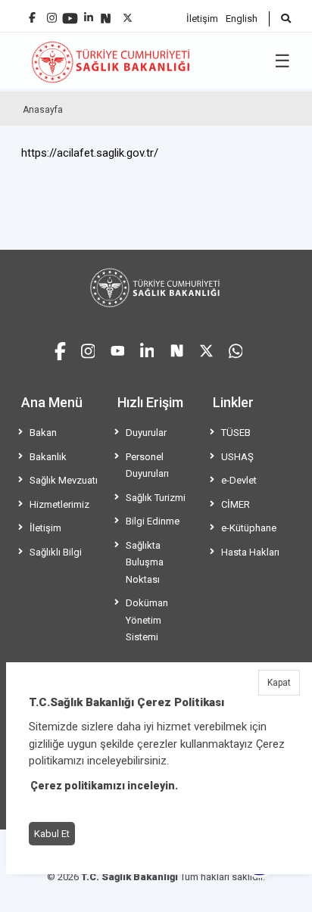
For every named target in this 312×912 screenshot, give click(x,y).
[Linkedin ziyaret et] (147, 349)
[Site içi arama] (280, 18)
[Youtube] (70, 13)
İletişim (202, 18)
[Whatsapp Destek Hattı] (236, 349)
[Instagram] (52, 14)
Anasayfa (43, 109)
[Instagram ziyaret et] (88, 349)
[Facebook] (32, 11)
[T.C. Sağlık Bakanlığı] (156, 287)
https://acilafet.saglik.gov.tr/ (89, 153)
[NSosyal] (105, 12)
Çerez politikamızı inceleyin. (104, 786)
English (241, 18)
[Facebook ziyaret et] (60, 349)
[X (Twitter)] (128, 14)
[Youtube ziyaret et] (118, 349)
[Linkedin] (88, 11)
